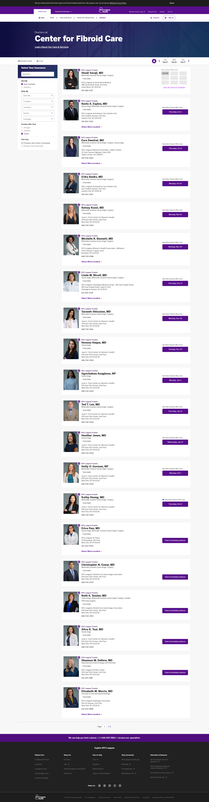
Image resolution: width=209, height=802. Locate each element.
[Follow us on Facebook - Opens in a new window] (99, 785)
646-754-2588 (87, 256)
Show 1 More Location (90, 127)
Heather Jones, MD (93, 435)
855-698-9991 (170, 797)
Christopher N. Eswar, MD (98, 564)
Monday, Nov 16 (175, 214)
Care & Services (65, 18)
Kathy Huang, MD (92, 497)
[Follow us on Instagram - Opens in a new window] (109, 785)
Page (99, 727)
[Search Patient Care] (151, 18)
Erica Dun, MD (90, 528)
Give (169, 12)
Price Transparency (90, 797)
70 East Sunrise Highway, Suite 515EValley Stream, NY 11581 (96, 153)
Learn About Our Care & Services (52, 47)
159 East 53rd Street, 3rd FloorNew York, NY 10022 (93, 673)
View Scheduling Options (175, 540)
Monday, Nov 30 (175, 247)
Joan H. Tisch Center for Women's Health (97, 217)
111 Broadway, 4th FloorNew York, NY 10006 (90, 541)
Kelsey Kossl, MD (92, 207)
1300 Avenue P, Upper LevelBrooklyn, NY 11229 (92, 252)
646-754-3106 (87, 329)
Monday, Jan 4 (175, 380)
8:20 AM (165, 73)
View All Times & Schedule (174, 88)
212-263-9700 (87, 546)
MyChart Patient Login (136, 12)
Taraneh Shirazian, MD (96, 311)
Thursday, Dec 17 (175, 283)
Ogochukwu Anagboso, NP (98, 373)
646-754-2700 (87, 582)
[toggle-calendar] (154, 61)
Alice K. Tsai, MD (92, 629)
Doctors (103, 18)
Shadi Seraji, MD (92, 72)
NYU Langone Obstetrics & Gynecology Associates (101, 574)
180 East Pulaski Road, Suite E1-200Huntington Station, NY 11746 (96, 288)
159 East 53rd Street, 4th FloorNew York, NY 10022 (93, 578)
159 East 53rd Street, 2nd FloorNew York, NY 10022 (93, 221)
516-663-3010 (87, 121)
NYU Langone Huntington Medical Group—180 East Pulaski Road (107, 285)
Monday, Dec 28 (175, 318)
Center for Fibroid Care (85, 18)
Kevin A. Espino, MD (94, 103)
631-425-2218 (87, 293)
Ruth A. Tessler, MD (93, 595)
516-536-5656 (87, 158)
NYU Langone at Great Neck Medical (96, 83)
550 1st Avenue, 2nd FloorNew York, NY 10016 (91, 704)
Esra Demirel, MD (92, 140)
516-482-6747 (87, 90)
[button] (172, 3)
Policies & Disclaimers (104, 797)
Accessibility (146, 797)
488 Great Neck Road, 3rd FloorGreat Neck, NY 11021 (94, 86)
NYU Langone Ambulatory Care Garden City (99, 113)
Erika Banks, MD (92, 176)
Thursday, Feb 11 (175, 504)
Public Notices (118, 797)
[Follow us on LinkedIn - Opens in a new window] (120, 785)
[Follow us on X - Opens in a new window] (104, 785)
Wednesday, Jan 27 (175, 442)
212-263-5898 (87, 709)
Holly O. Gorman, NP (94, 466)
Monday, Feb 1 (175, 473)
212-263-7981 (87, 678)
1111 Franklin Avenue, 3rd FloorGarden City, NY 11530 (93, 117)
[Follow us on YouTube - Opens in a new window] (115, 785)
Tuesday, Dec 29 (175, 349)
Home (52, 18)
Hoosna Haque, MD (93, 342)
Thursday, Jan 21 (175, 411)
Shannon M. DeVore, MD (96, 660)
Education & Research (62, 11)
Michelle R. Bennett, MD (97, 238)
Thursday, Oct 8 (175, 148)
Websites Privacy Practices (132, 797)
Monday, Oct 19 (175, 184)
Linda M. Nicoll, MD (94, 275)
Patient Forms (152, 12)
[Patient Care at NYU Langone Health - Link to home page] (104, 10)
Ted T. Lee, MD (90, 404)
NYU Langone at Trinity (90, 538)
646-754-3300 (87, 225)
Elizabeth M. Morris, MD (97, 691)
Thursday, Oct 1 (175, 112)
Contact (162, 12)
